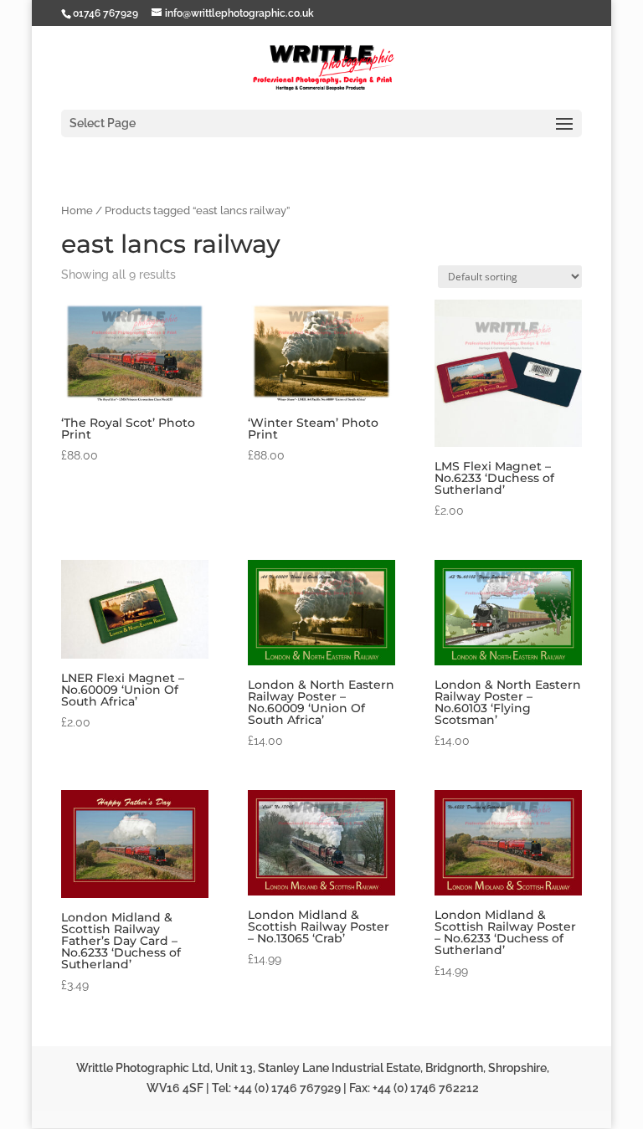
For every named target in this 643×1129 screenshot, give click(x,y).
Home (77, 210)
